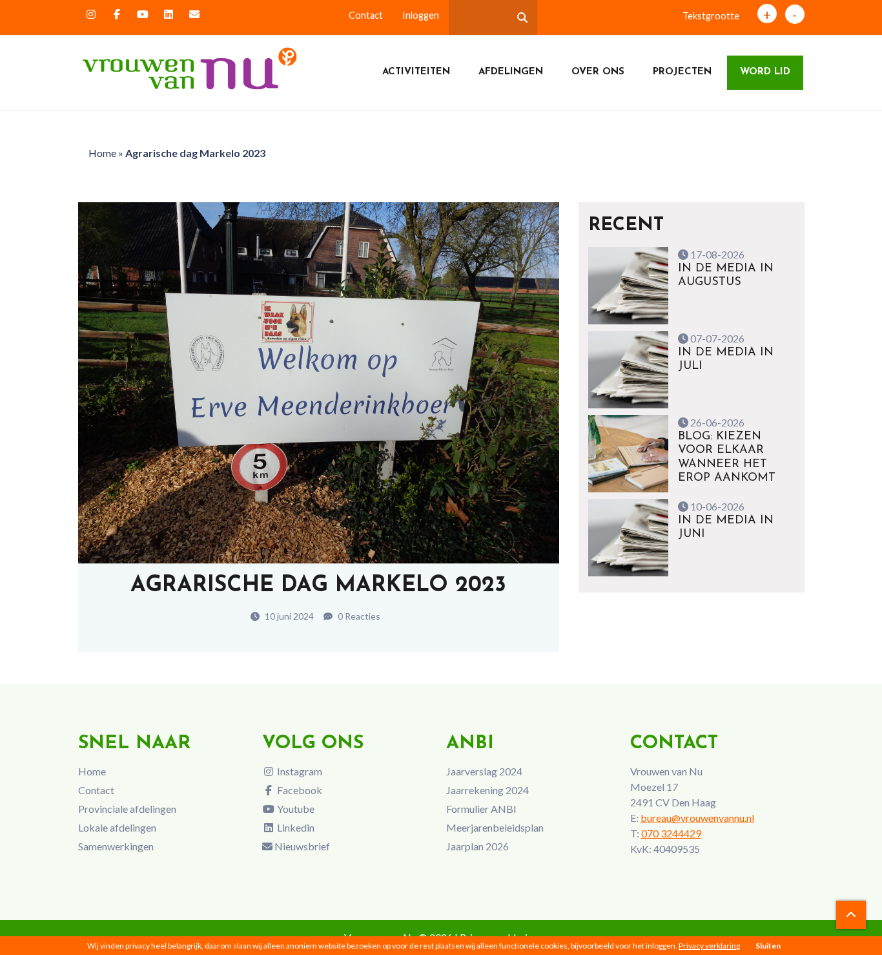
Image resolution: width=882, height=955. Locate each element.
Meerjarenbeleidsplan (495, 827)
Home (102, 153)
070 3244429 (671, 833)
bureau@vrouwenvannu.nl (697, 818)
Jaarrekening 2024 (487, 790)
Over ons (597, 72)
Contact (366, 15)
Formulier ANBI (481, 809)
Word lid (765, 72)
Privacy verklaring (709, 945)
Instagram (298, 771)
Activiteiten (416, 72)
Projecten (682, 72)
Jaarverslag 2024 (484, 771)
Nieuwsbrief (301, 846)
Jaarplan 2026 (477, 846)
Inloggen (420, 15)
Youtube (294, 809)
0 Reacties (358, 616)
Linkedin (294, 827)
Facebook (298, 790)
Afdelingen (510, 72)
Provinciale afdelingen (127, 809)
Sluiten (768, 945)
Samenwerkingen (116, 846)
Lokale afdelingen (117, 827)
